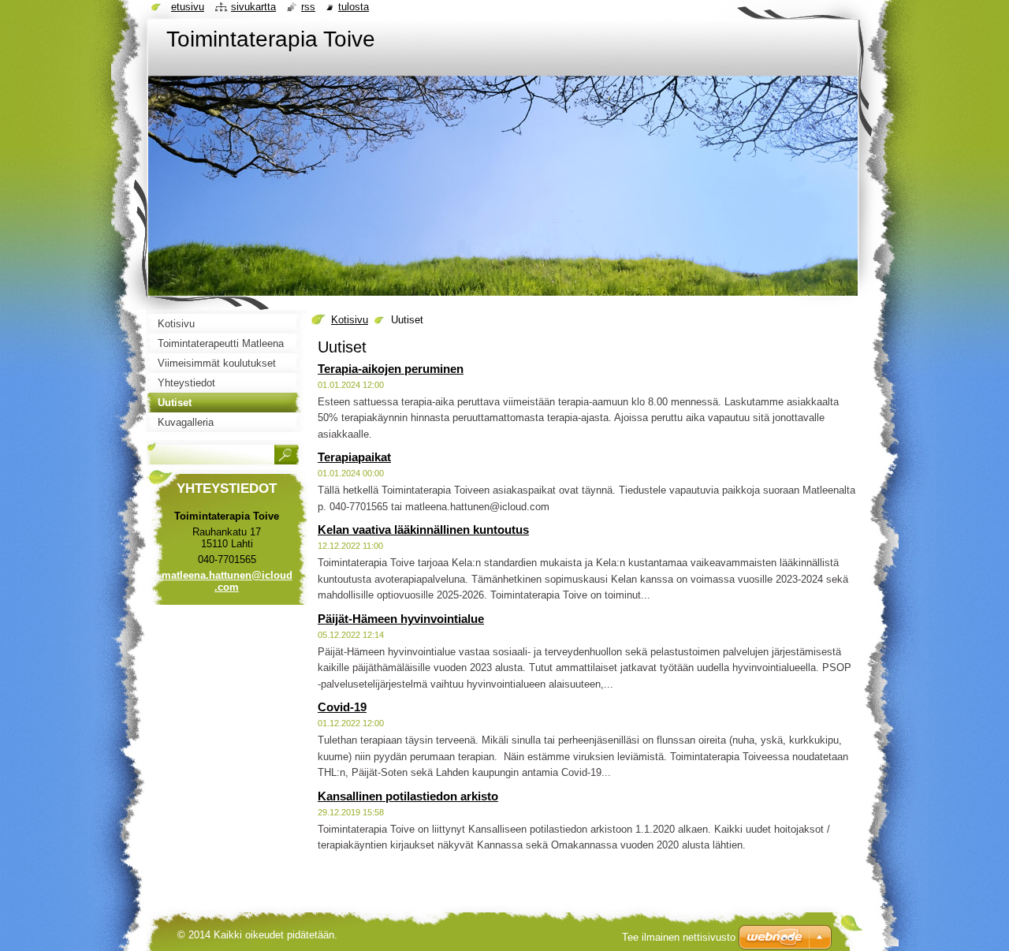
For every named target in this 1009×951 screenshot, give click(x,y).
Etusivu (187, 7)
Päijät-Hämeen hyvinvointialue (401, 618)
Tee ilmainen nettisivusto (678, 937)
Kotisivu (349, 320)
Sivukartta (253, 7)
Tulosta (353, 7)
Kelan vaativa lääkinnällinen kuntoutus (423, 529)
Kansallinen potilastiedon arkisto (408, 796)
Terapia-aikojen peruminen (391, 368)
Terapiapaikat (354, 457)
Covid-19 (342, 707)
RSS (308, 7)
